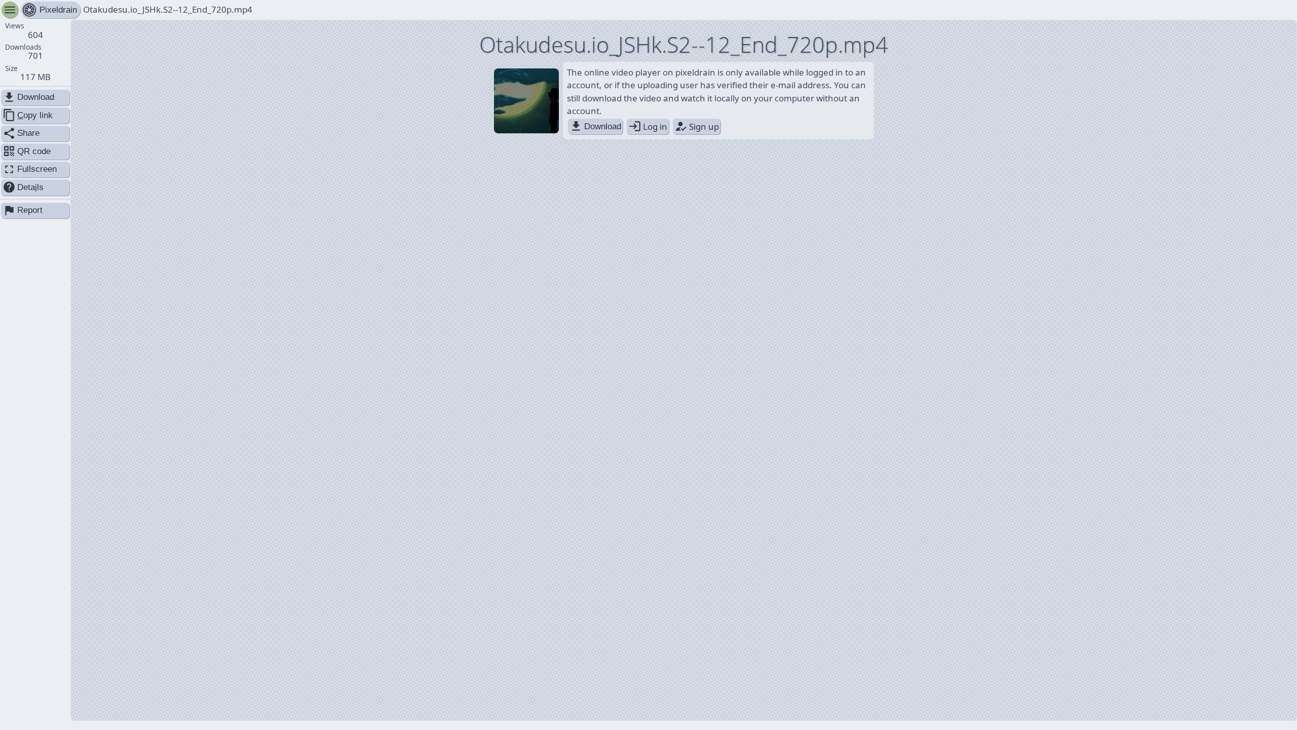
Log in (647, 126)
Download (595, 126)
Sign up (696, 126)
